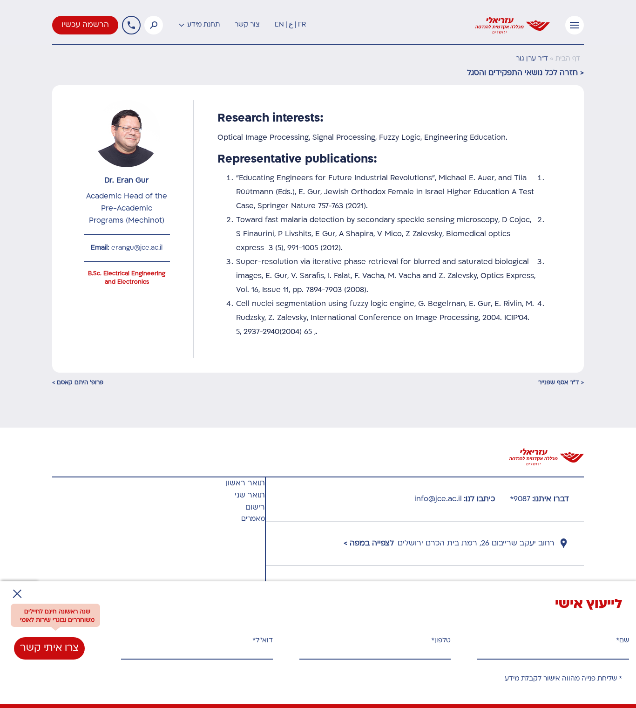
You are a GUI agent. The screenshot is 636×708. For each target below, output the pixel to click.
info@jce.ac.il (438, 499)
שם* (622, 641)
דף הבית (567, 59)
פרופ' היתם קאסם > (77, 383)
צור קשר (247, 25)
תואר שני (250, 495)
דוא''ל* (262, 641)
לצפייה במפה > (369, 543)
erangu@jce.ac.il (136, 248)
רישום (255, 507)
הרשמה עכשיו (85, 25)
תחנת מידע (203, 25)
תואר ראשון (245, 483)
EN (279, 25)
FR (302, 25)
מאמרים (253, 519)
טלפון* (441, 641)
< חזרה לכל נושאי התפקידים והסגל (525, 73)
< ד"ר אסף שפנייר (561, 383)
